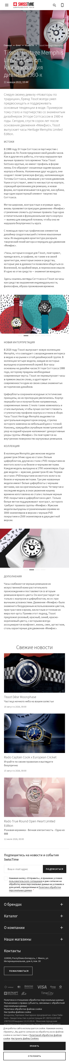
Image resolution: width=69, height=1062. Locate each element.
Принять (34, 1046)
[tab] (20, 335)
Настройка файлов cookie (17, 1011)
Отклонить (34, 1056)
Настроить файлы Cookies (25, 1038)
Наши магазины (17, 939)
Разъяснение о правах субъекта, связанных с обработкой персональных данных (34, 1004)
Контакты (12, 950)
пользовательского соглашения (25, 881)
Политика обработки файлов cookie (23, 1008)
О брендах (13, 904)
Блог (18, 45)
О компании (14, 927)
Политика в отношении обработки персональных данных (34, 999)
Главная (8, 45)
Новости (29, 45)
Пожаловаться (18, 970)
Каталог (11, 915)
